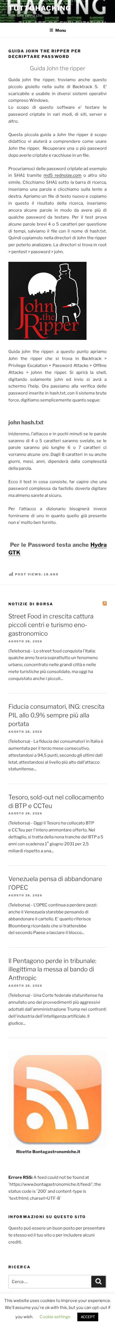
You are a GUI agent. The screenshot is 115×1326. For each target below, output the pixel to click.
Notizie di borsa (30, 604)
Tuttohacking (39, 8)
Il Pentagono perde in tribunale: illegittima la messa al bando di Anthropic (52, 969)
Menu (60, 30)
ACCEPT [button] (88, 1317)
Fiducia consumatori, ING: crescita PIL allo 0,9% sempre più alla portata (56, 715)
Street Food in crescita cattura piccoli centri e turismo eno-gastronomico (51, 625)
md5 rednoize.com (63, 175)
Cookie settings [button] (55, 1316)
